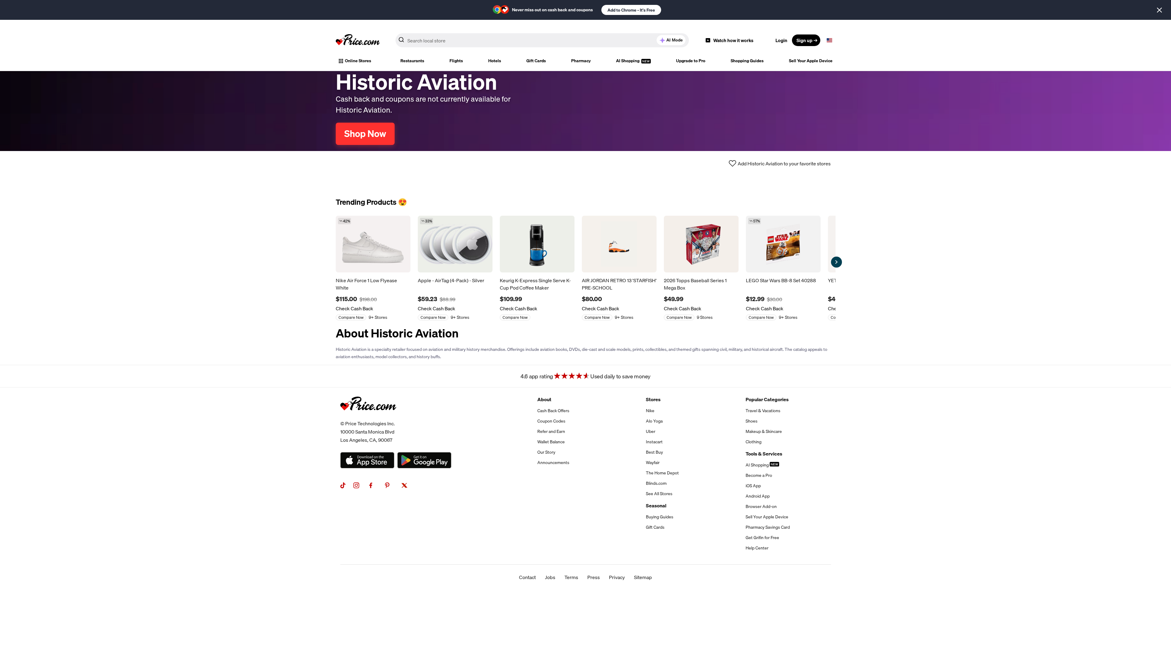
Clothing (753, 441)
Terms (571, 577)
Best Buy (654, 452)
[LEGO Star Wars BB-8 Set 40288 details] (783, 244)
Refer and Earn (551, 431)
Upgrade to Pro (690, 60)
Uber (650, 431)
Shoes (751, 421)
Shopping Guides (747, 60)
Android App (758, 496)
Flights (456, 60)
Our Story (546, 452)
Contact (527, 577)
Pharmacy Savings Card (768, 527)
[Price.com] (368, 417)
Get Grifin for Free (762, 537)
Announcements (553, 462)
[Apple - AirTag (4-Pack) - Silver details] (455, 244)
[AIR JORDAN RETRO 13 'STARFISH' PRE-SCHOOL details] (619, 244)
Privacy (617, 577)
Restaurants (412, 60)
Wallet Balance (551, 441)
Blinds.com (656, 483)
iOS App (753, 485)
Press (593, 577)
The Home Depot (662, 473)
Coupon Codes (551, 421)
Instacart (654, 441)
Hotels (494, 60)
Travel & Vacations (763, 410)
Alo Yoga (654, 421)
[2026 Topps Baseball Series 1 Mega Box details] (701, 244)
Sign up (804, 40)
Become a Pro (759, 475)
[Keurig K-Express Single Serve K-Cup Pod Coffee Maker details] (537, 244)
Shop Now (365, 133)
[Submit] (401, 41)
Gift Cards (536, 60)
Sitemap (643, 577)
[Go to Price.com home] (358, 40)
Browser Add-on (761, 506)
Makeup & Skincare (764, 431)
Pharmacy (581, 60)
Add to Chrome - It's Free (631, 10)
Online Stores (358, 60)
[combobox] (542, 40)
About (544, 399)
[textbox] (829, 40)
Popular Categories (767, 399)
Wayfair (653, 462)
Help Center (757, 548)
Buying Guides (659, 516)
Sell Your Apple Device (811, 60)
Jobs (550, 577)
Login (781, 40)
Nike (650, 410)
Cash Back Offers (553, 410)
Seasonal (656, 505)
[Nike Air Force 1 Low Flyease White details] (373, 244)
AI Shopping (628, 60)
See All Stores (659, 493)
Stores (653, 399)
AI (674, 40)
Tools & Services (764, 453)
